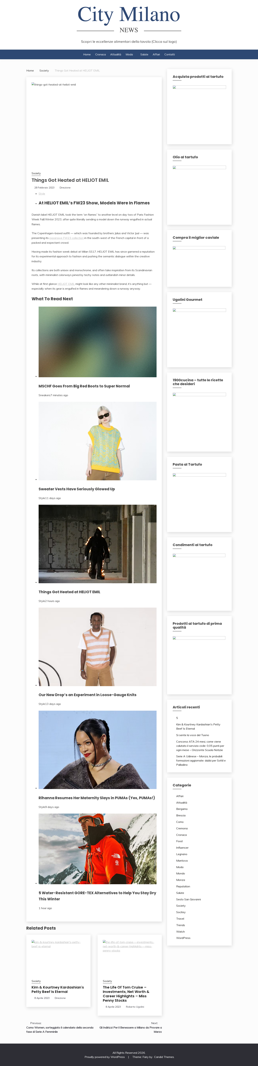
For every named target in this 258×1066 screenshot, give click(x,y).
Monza (180, 880)
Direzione (65, 187)
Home (87, 54)
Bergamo (182, 809)
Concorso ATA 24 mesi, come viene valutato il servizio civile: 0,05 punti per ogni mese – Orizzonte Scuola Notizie (200, 746)
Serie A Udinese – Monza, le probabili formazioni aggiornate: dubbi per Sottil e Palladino (201, 760)
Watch (180, 931)
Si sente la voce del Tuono (192, 735)
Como (180, 822)
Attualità (115, 54)
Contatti (169, 54)
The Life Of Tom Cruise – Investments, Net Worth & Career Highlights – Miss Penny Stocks (126, 994)
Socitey (181, 912)
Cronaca (100, 54)
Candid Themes (164, 1057)
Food (179, 841)
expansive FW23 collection (66, 238)
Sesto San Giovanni (188, 899)
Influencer (182, 847)
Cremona (182, 828)
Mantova (182, 860)
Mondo (180, 873)
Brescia (181, 815)
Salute (144, 54)
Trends (180, 925)
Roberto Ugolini (135, 1006)
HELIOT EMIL (66, 284)
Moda (129, 54)
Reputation (183, 886)
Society (36, 173)
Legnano (181, 854)
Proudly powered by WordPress (105, 1057)
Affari (156, 54)
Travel (180, 918)
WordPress (183, 938)
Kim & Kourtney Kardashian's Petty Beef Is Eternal (58, 989)
